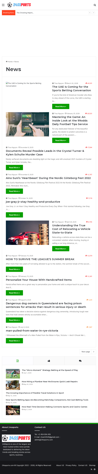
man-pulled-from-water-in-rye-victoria (32, 330)
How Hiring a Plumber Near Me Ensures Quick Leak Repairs (50, 381)
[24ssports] (19, 5)
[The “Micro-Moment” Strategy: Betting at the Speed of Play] (13, 374)
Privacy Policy (71, 465)
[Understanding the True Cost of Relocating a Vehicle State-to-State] (27, 233)
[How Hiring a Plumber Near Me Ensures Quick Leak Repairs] (13, 385)
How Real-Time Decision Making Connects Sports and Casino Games (54, 407)
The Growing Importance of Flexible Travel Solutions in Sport (41, 13)
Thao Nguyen (59, 83)
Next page (86, 352)
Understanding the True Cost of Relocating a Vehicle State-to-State (71, 229)
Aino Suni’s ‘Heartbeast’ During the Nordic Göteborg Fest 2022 (48, 178)
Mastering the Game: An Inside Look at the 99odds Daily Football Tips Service (70, 120)
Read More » (60, 106)
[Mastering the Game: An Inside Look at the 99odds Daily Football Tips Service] (27, 124)
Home (10, 62)
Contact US (82, 465)
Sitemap (92, 465)
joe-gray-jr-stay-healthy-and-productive (33, 201)
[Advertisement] (49, 36)
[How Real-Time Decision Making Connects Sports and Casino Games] (13, 410)
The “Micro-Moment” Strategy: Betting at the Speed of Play (50, 370)
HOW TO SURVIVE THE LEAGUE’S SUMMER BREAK (40, 259)
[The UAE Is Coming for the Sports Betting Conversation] (27, 94)
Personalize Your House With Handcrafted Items (39, 279)
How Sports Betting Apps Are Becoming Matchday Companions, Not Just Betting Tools (47, 400)
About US (60, 465)
